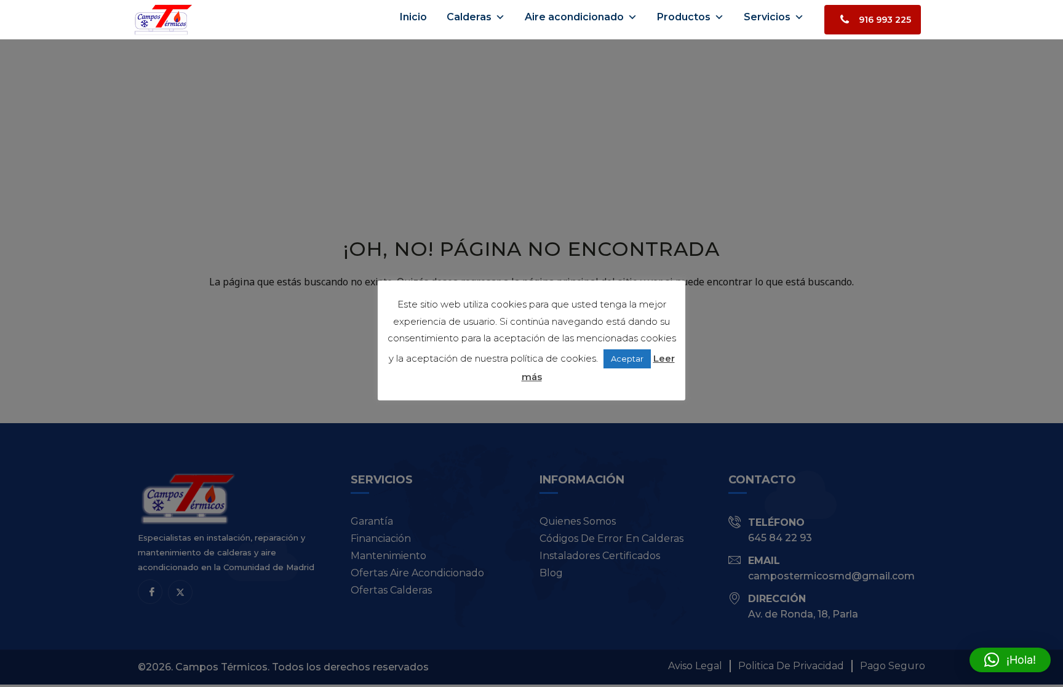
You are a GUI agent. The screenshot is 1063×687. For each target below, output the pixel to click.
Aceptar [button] (627, 358)
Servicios (767, 17)
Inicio (413, 17)
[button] (1010, 660)
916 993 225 (885, 19)
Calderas (469, 17)
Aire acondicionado (574, 17)
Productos (684, 17)
